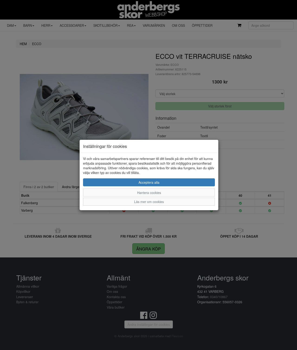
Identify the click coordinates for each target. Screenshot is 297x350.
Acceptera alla (149, 182)
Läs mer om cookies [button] (149, 201)
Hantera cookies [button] (149, 192)
